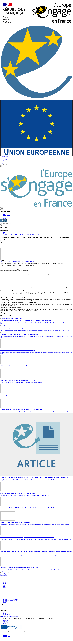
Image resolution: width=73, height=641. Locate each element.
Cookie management (6, 636)
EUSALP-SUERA (3, 575)
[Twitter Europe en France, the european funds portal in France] (4, 227)
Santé (1, 261)
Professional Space (6, 614)
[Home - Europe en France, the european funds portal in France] (36, 24)
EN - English (5, 160)
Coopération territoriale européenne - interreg (25, 261)
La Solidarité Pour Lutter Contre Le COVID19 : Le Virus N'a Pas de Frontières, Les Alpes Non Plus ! (21, 234)
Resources (4, 218)
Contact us (5, 608)
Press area (4, 602)
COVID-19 (2, 576)
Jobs (3, 612)
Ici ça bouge (3, 220)
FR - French (5, 159)
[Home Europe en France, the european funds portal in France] (36, 206)
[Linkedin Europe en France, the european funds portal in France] (1, 227)
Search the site (3, 164)
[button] (0, 157)
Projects (4, 216)
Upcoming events (6, 601)
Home (4, 214)
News (4, 217)
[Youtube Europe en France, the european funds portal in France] (5, 227)
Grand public (2, 573)
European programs (6, 215)
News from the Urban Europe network (10, 600)
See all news (2, 571)
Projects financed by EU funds (8, 591)
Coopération (5, 261)
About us (4, 607)
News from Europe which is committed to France (11, 599)
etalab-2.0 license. (29, 638)
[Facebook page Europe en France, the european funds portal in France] (2, 227)
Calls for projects (6, 594)
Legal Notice (5, 635)
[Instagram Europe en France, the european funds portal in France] (6, 227)
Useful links (5, 613)
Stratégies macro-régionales (12, 261)
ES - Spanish (5, 161)
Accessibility (5, 634)
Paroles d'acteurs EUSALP (5, 577)
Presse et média (3, 574)
